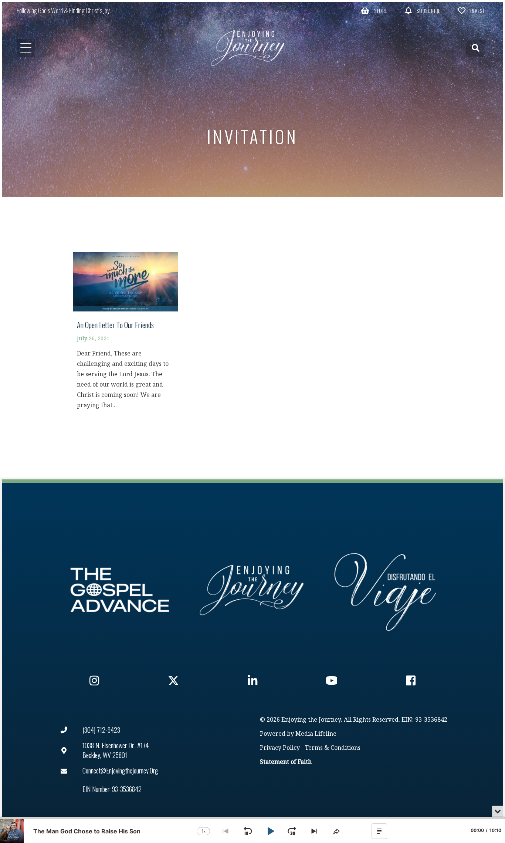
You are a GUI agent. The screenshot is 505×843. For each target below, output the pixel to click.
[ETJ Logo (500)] (252, 590)
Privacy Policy (280, 748)
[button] (374, 10)
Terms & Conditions (332, 748)
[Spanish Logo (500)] (385, 590)
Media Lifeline (315, 734)
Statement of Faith (286, 762)
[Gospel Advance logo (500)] (120, 590)
